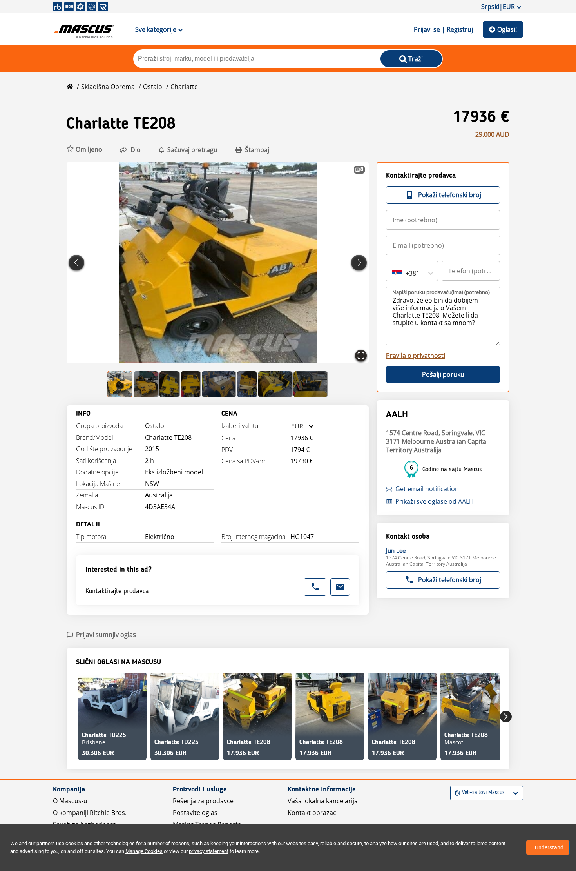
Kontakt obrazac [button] (312, 812)
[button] (84, 149)
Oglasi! (507, 29)
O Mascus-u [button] (70, 801)
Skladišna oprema (108, 86)
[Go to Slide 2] (146, 384)
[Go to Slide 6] (247, 384)
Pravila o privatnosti (415, 355)
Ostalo (152, 86)
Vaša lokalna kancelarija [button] (323, 801)
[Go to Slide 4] (191, 384)
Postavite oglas (195, 812)
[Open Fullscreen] (361, 355)
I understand (547, 847)
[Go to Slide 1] (120, 384)
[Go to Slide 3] (169, 384)
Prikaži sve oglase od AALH (434, 501)
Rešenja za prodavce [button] (203, 801)
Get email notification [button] (427, 488)
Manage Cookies (144, 851)
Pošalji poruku (443, 374)
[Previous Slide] (76, 262)
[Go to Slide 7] (275, 384)
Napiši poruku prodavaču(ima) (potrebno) (441, 292)
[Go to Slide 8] (310, 384)
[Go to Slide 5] (219, 384)
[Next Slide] (359, 262)
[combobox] (291, 426)
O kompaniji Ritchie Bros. (90, 812)
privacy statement (208, 851)
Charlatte (184, 86)
